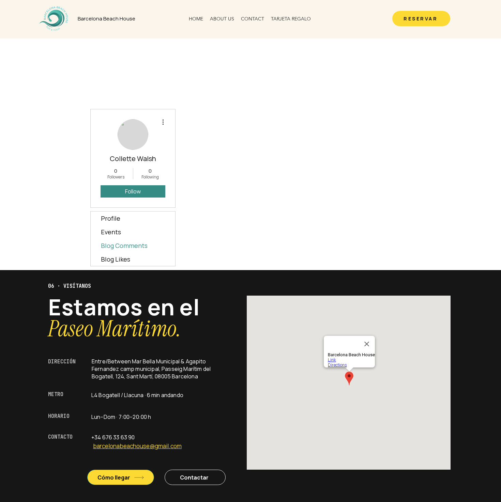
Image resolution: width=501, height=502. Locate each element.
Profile (110, 218)
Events (111, 232)
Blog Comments (124, 245)
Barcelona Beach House (106, 18)
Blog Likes (115, 259)
